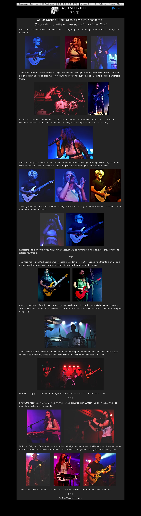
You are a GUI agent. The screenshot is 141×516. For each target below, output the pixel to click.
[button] (75, 4)
